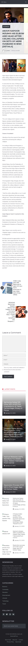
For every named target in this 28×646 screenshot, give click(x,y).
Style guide (18, 642)
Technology (5, 601)
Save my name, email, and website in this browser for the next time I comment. (14, 369)
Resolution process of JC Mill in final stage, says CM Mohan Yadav (14, 487)
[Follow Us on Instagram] (10, 614)
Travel (4, 604)
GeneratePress (14, 636)
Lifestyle (4, 598)
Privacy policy (10, 642)
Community (5, 589)
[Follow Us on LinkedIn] (13, 614)
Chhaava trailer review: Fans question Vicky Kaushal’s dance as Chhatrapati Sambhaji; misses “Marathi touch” (13, 432)
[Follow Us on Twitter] (7, 614)
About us (14, 639)
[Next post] (26, 312)
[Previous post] (2, 288)
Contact (21, 639)
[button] (26, 2)
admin (8, 50)
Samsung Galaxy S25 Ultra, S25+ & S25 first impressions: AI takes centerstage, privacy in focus (13, 406)
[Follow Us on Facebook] (3, 614)
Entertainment (6, 595)
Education (5, 592)
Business (6, 26)
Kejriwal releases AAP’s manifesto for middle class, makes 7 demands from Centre (19, 534)
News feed (8, 639)
